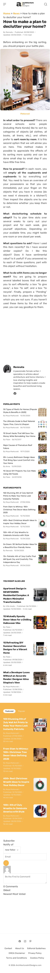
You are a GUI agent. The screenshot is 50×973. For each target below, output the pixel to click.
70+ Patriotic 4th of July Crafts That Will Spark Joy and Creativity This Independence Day (19, 559)
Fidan (8, 627)
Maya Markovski (12, 687)
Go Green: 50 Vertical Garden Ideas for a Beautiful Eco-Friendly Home (20, 545)
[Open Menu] (4, 4)
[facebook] (15, 394)
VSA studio (10, 606)
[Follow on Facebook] (19, 941)
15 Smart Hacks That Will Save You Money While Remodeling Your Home (19, 434)
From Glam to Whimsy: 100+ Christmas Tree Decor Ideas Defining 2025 (19, 510)
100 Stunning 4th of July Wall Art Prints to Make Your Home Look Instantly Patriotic (18, 496)
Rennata (9, 32)
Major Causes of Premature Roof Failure (17, 446)
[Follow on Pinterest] (30, 941)
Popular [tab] (21, 711)
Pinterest (25, 114)
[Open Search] (45, 4)
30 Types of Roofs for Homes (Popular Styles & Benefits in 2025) (20, 410)
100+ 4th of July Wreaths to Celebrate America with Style (16, 533)
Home (6, 13)
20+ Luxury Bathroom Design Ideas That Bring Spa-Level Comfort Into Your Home (19, 460)
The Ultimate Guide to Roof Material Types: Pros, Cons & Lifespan (19, 422)
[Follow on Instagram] (25, 941)
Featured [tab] (9, 711)
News (16, 13)
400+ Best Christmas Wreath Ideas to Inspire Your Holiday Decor (20, 521)
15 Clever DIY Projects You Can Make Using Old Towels (19, 472)
